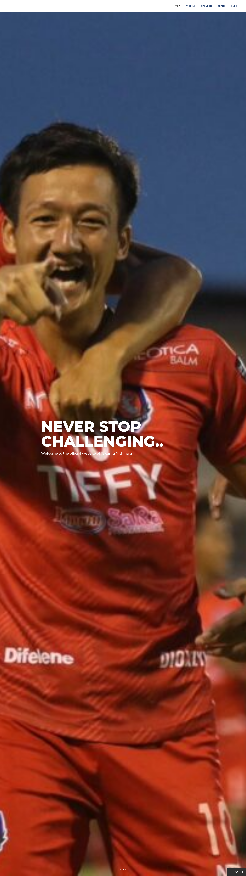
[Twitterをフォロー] (236, 872)
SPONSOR (206, 6)
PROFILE (190, 6)
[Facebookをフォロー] (231, 872)
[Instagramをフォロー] (242, 872)
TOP (177, 6)
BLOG (234, 6)
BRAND (221, 6)
